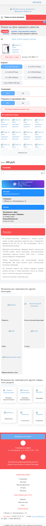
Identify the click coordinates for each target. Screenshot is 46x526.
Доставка (23, 482)
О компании (23, 479)
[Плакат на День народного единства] (6, 49)
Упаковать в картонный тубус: (13, 99)
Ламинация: (6, 89)
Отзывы (23, 488)
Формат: (4, 63)
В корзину (7, 168)
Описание (7, 232)
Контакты (37, 2)
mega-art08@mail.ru (38, 516)
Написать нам (23, 502)
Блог (23, 505)
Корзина (23, 499)
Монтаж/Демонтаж (23, 485)
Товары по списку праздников (14, 17)
